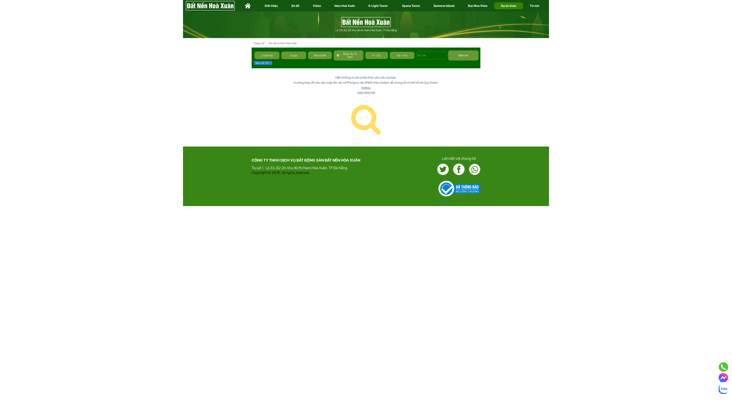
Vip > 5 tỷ (402, 55)
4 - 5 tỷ (376, 55)
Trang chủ (259, 43)
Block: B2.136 (262, 63)
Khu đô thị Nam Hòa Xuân (283, 43)
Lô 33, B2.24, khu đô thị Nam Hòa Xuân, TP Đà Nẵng (366, 30)
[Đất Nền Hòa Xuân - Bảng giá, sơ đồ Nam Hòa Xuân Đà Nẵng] (366, 21)
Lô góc (293, 55)
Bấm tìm (463, 55)
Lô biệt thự (267, 55)
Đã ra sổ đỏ (320, 55)
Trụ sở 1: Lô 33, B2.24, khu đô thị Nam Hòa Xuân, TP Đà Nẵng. (300, 168)
